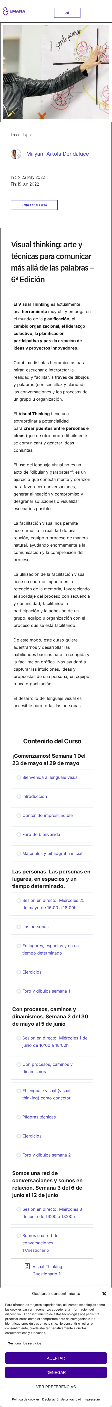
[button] (104, 1293)
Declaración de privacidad (61, 1399)
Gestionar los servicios (24, 1343)
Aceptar (56, 1358)
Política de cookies (26, 1399)
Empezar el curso (34, 205)
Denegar (56, 1372)
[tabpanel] (56, 508)
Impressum (92, 1399)
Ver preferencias (56, 1387)
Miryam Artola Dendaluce (57, 154)
